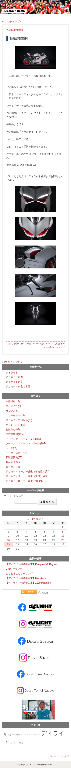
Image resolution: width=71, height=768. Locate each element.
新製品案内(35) (14, 457)
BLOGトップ (58, 347)
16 (8, 540)
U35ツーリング (14, 568)
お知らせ (11, 343)
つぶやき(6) (12, 410)
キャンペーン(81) (15, 424)
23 (8, 544)
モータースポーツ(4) (17, 452)
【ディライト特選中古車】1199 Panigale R (29, 582)
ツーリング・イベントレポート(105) (26, 443)
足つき (8, 734)
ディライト (12, 372)
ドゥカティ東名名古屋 (18, 386)
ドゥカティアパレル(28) (19, 420)
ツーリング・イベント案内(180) (23, 438)
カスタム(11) (13, 466)
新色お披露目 (19, 38)
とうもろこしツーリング (19, 573)
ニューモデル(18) (15, 415)
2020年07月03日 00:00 (42, 343)
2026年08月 (37, 519)
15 (62, 535)
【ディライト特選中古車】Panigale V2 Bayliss (31, 564)
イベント (14, 743)
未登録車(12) (13, 401)
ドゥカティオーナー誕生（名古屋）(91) (27, 471)
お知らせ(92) (13, 429)
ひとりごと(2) (13, 406)
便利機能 (16, 735)
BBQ (21, 743)
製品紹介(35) (13, 462)
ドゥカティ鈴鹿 (14, 377)
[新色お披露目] (35, 57)
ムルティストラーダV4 (30, 735)
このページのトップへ (58, 756)
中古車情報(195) (14, 434)
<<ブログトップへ (12, 21)
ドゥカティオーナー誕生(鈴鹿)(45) (24, 481)
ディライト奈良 (24, 343)
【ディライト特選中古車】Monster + (26, 578)
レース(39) (11, 448)
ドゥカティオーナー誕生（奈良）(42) (26, 476)
